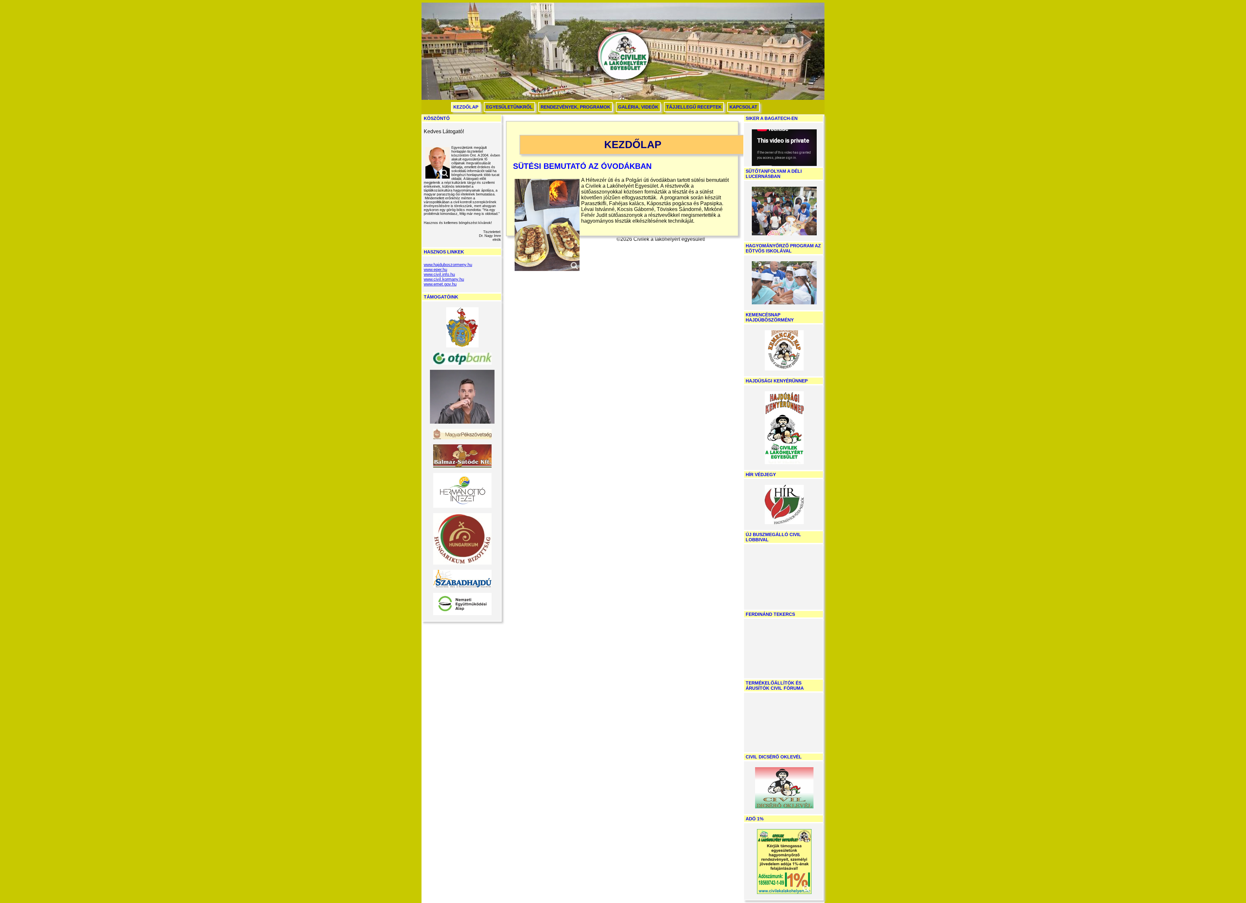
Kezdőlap (465, 107)
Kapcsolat (743, 107)
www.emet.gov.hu (440, 284)
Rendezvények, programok (575, 107)
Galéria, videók (638, 107)
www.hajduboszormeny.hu (448, 264)
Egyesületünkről (509, 107)
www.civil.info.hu (439, 274)
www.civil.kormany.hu (444, 279)
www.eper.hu (435, 269)
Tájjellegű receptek (694, 107)
